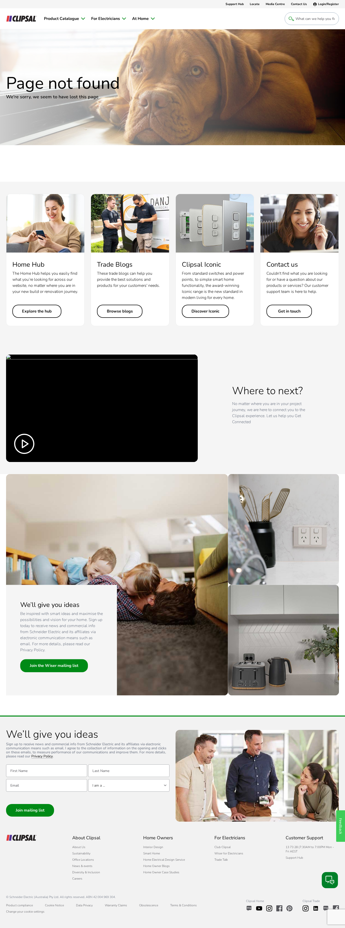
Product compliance (19, 905)
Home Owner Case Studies (161, 872)
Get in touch (289, 311)
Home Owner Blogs (156, 866)
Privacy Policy (42, 756)
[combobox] (128, 785)
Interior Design (153, 847)
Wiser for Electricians (228, 853)
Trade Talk (221, 860)
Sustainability (81, 853)
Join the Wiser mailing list (54, 665)
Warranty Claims (116, 905)
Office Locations (83, 860)
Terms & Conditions (183, 905)
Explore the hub (37, 311)
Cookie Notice (54, 905)
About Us (78, 847)
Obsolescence (148, 905)
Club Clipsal (222, 847)
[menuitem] (64, 18)
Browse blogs (120, 311)
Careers (77, 879)
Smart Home (151, 853)
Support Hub (294, 858)
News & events (82, 866)
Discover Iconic (205, 311)
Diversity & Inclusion (86, 872)
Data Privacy (84, 905)
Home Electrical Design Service (164, 860)
